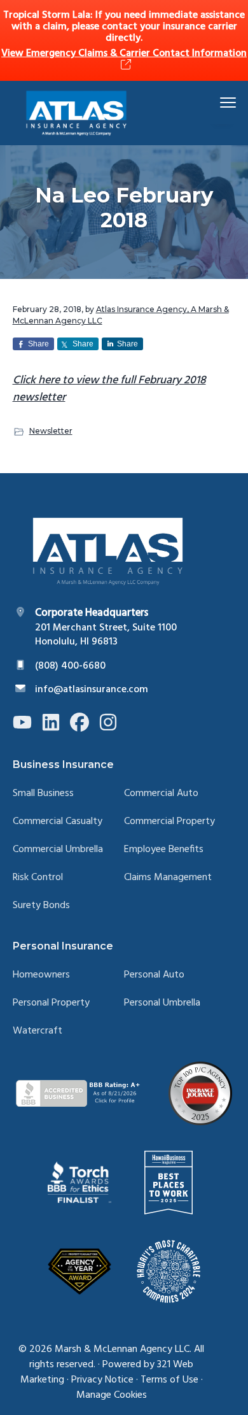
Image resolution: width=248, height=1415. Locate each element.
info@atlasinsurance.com (91, 689)
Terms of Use (169, 1380)
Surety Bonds (41, 906)
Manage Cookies (111, 1395)
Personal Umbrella (162, 1003)
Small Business (43, 794)
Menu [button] (213, 102)
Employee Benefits (163, 850)
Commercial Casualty (57, 822)
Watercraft (37, 1031)
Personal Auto (154, 975)
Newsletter (50, 431)
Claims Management (168, 878)
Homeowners (41, 975)
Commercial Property (169, 822)
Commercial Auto (161, 794)
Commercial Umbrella (58, 850)
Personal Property (51, 1003)
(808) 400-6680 (70, 666)
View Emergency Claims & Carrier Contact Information (124, 53)
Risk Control (38, 878)
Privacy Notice (102, 1380)
